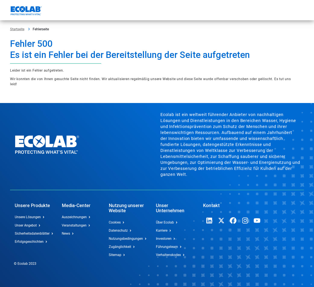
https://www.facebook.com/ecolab (233, 220)
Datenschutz (118, 230)
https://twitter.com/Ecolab (221, 220)
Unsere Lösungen (28, 217)
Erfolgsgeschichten (29, 242)
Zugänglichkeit (120, 247)
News (66, 233)
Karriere (161, 230)
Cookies (115, 222)
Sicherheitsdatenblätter (32, 233)
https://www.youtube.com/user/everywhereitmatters (257, 220)
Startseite (17, 29)
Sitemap (115, 255)
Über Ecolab (165, 222)
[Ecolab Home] (25, 11)
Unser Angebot (26, 225)
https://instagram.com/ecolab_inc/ (245, 220)
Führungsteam (167, 247)
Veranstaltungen (74, 225)
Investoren (164, 239)
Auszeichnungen (74, 217)
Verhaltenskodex (168, 255)
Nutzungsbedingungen (126, 239)
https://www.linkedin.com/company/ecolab (209, 220)
